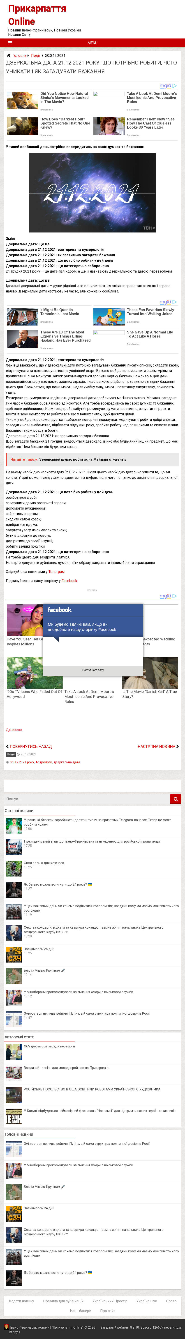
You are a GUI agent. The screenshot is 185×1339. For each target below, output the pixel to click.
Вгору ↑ (14, 1332)
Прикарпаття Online (67, 1327)
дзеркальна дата (67, 762)
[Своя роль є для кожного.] (14, 875)
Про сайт (107, 1311)
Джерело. (14, 730)
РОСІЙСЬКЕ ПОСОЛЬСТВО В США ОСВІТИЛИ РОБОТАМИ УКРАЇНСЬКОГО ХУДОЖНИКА (92, 1089)
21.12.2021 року (22, 762)
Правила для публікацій (63, 1301)
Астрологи (44, 762)
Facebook (69, 581)
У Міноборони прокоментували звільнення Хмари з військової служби (78, 992)
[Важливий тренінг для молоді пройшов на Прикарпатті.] (14, 1080)
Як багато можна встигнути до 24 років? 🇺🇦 (58, 884)
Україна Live (146, 1301)
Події (35, 55)
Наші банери (80, 1311)
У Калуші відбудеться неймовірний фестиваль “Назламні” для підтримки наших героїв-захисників (100, 1111)
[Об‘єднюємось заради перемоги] (14, 1058)
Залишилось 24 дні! (39, 949)
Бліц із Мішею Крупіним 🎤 (44, 970)
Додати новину (21, 1301)
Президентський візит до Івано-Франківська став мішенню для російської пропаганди (92, 841)
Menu (92, 43)
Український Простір (109, 1301)
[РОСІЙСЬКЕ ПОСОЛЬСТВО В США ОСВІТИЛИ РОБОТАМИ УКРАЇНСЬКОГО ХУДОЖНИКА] (14, 1101)
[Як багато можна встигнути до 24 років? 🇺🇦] (14, 897)
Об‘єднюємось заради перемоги (49, 1046)
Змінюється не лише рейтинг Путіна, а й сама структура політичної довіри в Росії (87, 1013)
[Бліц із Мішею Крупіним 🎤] (14, 983)
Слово (171, 1301)
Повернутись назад (31, 746)
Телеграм (57, 572)
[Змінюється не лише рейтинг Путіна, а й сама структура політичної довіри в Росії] (14, 1026)
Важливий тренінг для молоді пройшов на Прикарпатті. (66, 1068)
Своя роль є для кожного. (44, 863)
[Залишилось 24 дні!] (14, 961)
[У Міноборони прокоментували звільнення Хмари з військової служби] (14, 1004)
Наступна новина (156, 746)
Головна (19, 55)
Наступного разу (93, 670)
